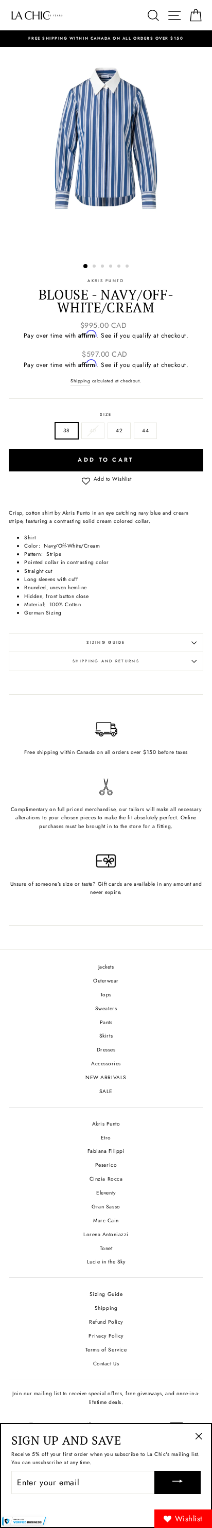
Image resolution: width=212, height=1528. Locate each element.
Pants (106, 1022)
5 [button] (119, 267)
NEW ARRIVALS (105, 1077)
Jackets (106, 967)
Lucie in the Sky (106, 1262)
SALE (106, 1091)
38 (66, 430)
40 (93, 430)
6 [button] (128, 267)
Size (106, 414)
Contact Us (106, 1363)
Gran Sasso (106, 1206)
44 (145, 430)
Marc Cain (106, 1220)
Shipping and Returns (106, 661)
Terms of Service (106, 1350)
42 (119, 430)
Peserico (106, 1165)
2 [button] (95, 267)
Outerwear (106, 981)
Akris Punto (105, 281)
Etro (106, 1137)
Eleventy (105, 1193)
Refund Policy (106, 1322)
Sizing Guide (106, 642)
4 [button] (111, 267)
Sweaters (106, 1008)
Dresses (106, 1049)
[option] (106, 39)
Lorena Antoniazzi (106, 1234)
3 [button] (103, 267)
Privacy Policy (106, 1336)
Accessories (106, 1063)
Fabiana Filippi (106, 1151)
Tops (106, 994)
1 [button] (86, 266)
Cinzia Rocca (106, 1179)
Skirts (106, 1036)
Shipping (80, 381)
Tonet (106, 1248)
